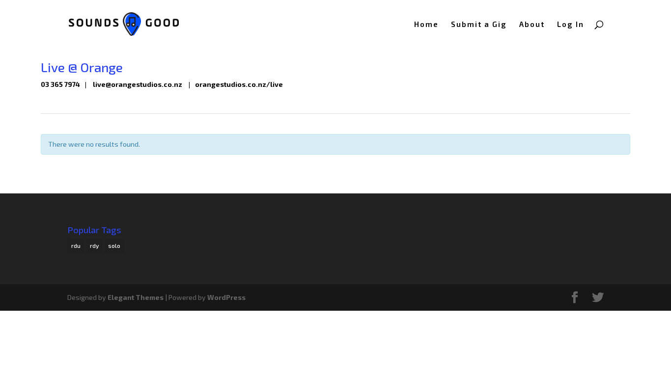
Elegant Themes (136, 297)
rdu (76, 245)
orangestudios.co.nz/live (239, 84)
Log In (570, 24)
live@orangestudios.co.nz (137, 84)
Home (426, 24)
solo (114, 245)
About (532, 24)
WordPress (226, 297)
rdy (94, 245)
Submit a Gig (479, 24)
